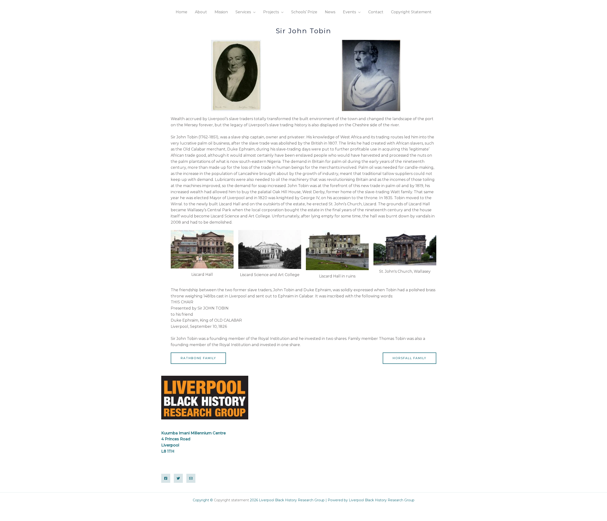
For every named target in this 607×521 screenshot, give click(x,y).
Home (181, 12)
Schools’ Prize (304, 12)
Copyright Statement (411, 12)
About (201, 12)
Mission (221, 12)
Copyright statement (232, 500)
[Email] (190, 478)
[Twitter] (178, 478)
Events (349, 12)
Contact (375, 12)
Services (243, 12)
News (330, 12)
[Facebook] (165, 478)
